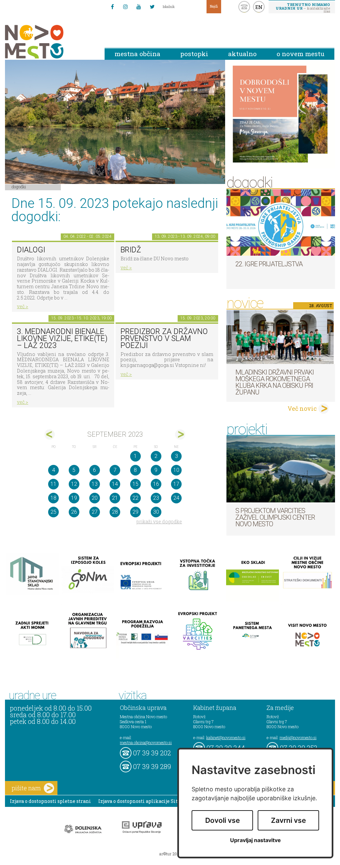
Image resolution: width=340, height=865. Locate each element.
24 (176, 498)
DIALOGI (31, 249)
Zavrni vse (288, 820)
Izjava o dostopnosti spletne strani (50, 801)
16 (156, 484)
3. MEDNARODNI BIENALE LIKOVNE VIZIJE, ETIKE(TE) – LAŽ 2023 (62, 338)
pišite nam (26, 788)
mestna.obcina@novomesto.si (146, 742)
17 (176, 484)
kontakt (244, 7)
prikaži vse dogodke (159, 521)
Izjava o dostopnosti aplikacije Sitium (143, 801)
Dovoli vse (222, 820)
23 (156, 498)
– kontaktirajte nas (303, 7)
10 (176, 470)
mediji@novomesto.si (298, 737)
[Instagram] (125, 6)
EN (259, 7)
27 (95, 512)
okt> (180, 434)
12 (74, 484)
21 (115, 498)
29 (135, 512)
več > (22, 306)
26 (74, 512)
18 (53, 498)
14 (115, 484)
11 (53, 484)
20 (95, 498)
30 (156, 512)
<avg (49, 434)
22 (135, 498)
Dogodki (19, 187)
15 (135, 484)
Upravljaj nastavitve (255, 840)
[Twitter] (152, 6)
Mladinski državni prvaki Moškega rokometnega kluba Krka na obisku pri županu (274, 382)
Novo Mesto (50, 41)
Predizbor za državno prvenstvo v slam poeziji (164, 338)
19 (74, 498)
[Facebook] (112, 6)
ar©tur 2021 (170, 853)
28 (115, 512)
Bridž (131, 249)
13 (95, 484)
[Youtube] (138, 6)
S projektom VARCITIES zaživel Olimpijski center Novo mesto (275, 517)
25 (53, 512)
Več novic (302, 408)
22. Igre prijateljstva (268, 264)
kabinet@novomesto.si (225, 737)
